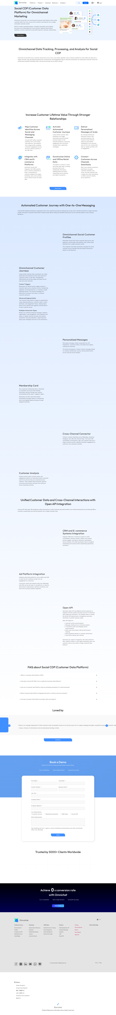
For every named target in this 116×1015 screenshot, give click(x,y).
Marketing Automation (52, 814)
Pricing (76, 925)
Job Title (33, 793)
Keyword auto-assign (48, 934)
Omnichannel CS (17, 927)
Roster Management (48, 931)
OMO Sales (65, 814)
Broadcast (31, 929)
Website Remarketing (33, 931)
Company (62, 3)
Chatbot (16, 929)
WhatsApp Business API (64, 927)
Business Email (63, 787)
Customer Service (37, 814)
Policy (100, 962)
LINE (60, 934)
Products (40, 3)
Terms (96, 962)
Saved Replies (17, 936)
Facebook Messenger (63, 929)
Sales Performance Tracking (50, 927)
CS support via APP (18, 931)
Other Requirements (36, 817)
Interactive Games (33, 936)
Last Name (62, 780)
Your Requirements (36, 812)
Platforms (32, 3)
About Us (77, 934)
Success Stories (78, 927)
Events (76, 929)
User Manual (78, 932)
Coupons (31, 934)
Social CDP (75, 814)
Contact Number (36, 787)
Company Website (36, 805)
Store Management (48, 929)
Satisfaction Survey (18, 934)
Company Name (35, 799)
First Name (34, 780)
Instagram (61, 931)
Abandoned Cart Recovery (34, 927)
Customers (48, 3)
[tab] (58, 675)
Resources (55, 3)
